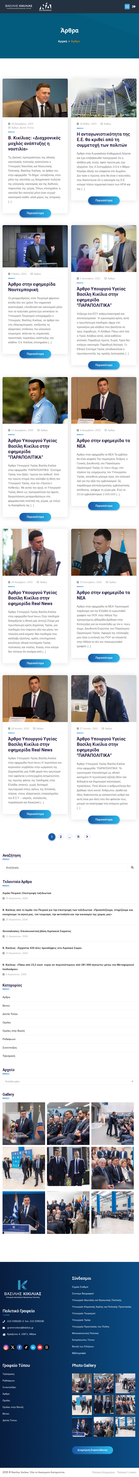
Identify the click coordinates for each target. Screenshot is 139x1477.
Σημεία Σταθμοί (80, 1286)
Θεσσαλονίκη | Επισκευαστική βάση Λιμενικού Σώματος (37, 931)
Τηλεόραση (9, 1056)
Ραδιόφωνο (9, 1039)
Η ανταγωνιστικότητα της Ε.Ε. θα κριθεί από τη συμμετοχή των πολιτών (103, 140)
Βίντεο (6, 1005)
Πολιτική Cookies (126, 1472)
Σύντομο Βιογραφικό (83, 1293)
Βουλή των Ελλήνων (83, 1346)
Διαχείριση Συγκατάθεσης (92, 1450)
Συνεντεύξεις (10, 1047)
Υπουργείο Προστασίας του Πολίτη (90, 1326)
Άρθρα (15, 127)
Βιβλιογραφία (79, 1353)
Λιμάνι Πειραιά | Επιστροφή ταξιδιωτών (27, 893)
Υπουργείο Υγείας (81, 1319)
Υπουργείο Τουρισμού (83, 1313)
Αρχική (62, 41)
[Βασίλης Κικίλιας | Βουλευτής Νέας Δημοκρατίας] (19, 7)
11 (78, 837)
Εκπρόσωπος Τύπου (83, 1339)
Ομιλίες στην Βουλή (14, 1031)
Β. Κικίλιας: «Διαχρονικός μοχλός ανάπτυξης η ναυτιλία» (34, 143)
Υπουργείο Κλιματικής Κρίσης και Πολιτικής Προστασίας (101, 1306)
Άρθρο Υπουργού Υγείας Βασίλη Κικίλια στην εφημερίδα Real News (32, 598)
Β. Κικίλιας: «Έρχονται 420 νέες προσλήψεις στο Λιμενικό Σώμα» (42, 948)
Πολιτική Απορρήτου (103, 1472)
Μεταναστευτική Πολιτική (85, 1333)
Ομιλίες (7, 1022)
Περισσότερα (35, 213)
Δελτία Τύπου (27, 127)
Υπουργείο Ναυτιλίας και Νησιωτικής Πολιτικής (97, 1300)
